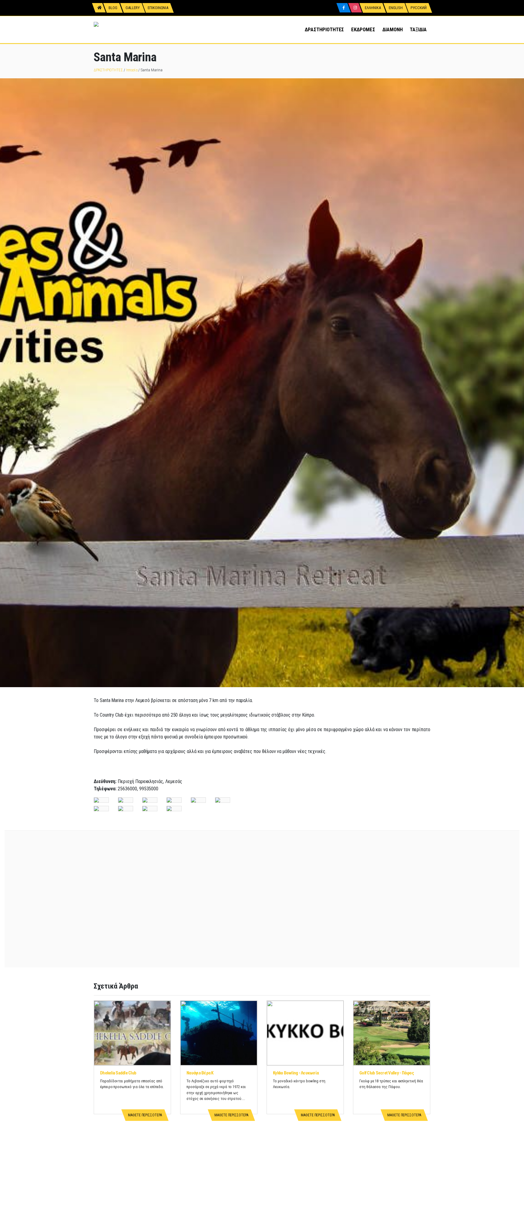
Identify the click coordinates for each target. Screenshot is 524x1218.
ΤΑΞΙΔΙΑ (418, 29)
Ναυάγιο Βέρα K (199, 1073)
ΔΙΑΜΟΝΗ (392, 29)
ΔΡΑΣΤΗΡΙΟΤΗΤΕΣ (324, 29)
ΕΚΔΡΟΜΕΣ (363, 29)
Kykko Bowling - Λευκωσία (296, 1073)
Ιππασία (132, 70)
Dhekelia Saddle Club (118, 1073)
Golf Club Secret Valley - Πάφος (386, 1073)
